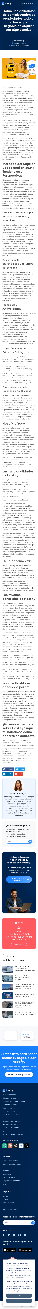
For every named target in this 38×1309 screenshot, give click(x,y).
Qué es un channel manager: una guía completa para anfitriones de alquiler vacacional (24, 1004)
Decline (19, 1301)
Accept (19, 1295)
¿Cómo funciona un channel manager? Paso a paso (24, 995)
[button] (8, 769)
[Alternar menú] (35, 3)
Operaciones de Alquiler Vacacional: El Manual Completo (23, 977)
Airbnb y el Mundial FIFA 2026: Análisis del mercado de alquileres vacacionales (25, 986)
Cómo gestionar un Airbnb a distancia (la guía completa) (25, 1013)
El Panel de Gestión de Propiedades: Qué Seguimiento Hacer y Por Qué (25, 968)
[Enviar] (30, 841)
